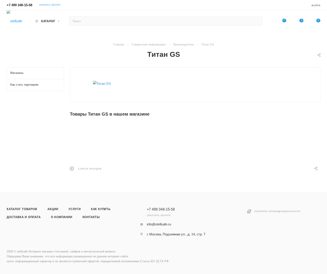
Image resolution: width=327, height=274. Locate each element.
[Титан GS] (102, 84)
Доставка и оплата (24, 217)
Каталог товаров (22, 209)
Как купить (101, 209)
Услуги (75, 209)
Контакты (91, 217)
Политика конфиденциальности (277, 211)
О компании (61, 217)
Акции (52, 209)
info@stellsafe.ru (159, 224)
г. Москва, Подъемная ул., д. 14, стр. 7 (176, 234)
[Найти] (256, 21)
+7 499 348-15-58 (19, 5)
